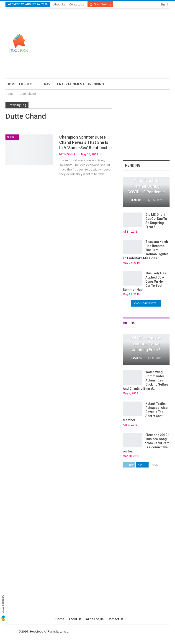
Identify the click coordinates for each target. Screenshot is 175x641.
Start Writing (102, 4)
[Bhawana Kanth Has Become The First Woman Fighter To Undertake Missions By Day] (132, 247)
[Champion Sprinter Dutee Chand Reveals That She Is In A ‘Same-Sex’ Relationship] (29, 149)
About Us (59, 4)
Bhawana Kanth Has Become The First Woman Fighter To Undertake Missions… (145, 250)
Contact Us (76, 4)
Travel (48, 84)
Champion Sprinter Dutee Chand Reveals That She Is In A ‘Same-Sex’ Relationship (85, 142)
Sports (12, 137)
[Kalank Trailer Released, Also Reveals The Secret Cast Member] (132, 409)
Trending (95, 84)
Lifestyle (27, 84)
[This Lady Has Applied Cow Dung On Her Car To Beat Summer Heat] (132, 278)
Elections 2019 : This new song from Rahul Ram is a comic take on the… (146, 443)
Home (11, 84)
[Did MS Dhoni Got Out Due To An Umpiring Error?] (132, 220)
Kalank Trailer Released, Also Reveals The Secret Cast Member (145, 412)
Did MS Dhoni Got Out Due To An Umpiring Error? (146, 344)
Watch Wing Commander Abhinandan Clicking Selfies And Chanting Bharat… (145, 380)
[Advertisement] (131, 43)
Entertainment (70, 84)
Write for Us (94, 619)
